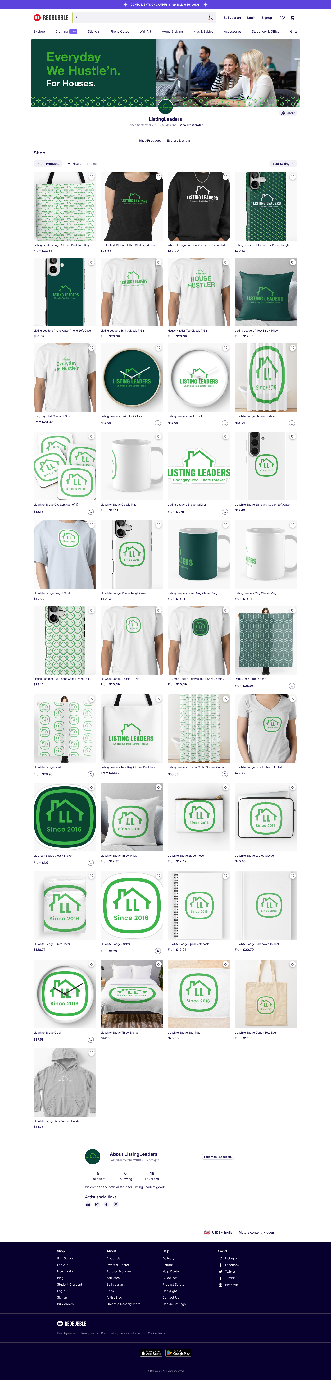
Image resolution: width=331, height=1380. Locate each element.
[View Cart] (292, 17)
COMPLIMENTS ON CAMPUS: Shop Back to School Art (165, 4)
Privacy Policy (89, 1333)
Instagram (232, 1258)
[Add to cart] (158, 423)
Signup (62, 1297)
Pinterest (231, 1285)
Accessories (232, 31)
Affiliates (113, 1278)
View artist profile (191, 124)
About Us (113, 1258)
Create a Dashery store (123, 1304)
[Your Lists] (282, 17)
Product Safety (173, 1284)
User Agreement (67, 1333)
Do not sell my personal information (123, 1333)
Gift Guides (65, 1258)
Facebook (232, 1265)
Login (61, 1291)
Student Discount (69, 1284)
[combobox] (144, 17)
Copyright (169, 1291)
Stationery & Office (265, 31)
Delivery (168, 1258)
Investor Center (118, 1265)
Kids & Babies (203, 31)
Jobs (110, 1291)
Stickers (94, 31)
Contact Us (170, 1297)
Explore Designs (179, 140)
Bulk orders (65, 1304)
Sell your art (116, 1284)
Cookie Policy (156, 1333)
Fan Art (62, 1265)
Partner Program (119, 1271)
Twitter (230, 1271)
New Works (65, 1271)
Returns (167, 1265)
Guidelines (169, 1278)
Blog (60, 1278)
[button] (165, 4)
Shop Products (150, 140)
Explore (39, 31)
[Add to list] (91, 177)
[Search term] (211, 17)
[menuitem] (39, 31)
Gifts (293, 31)
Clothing (66, 31)
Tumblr (230, 1278)
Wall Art (145, 31)
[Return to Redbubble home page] (51, 17)
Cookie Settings (174, 1304)
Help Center (171, 1271)
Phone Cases (119, 31)
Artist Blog (114, 1297)
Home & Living (172, 31)
